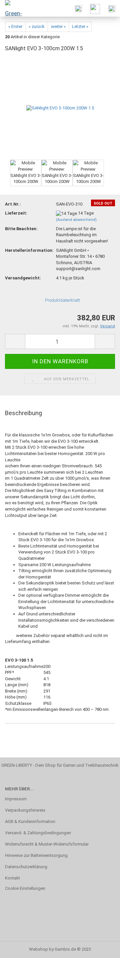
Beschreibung (23, 412)
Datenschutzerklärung (26, 866)
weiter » (58, 26)
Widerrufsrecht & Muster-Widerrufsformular (47, 844)
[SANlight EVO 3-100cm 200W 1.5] (60, 107)
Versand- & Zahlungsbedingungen (38, 832)
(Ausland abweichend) (76, 220)
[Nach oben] (102, 948)
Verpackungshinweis (25, 810)
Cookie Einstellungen (25, 888)
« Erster (15, 26)
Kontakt (12, 878)
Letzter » (80, 26)
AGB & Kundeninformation (30, 821)
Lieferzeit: (16, 213)
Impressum (16, 798)
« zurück (37, 26)
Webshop (38, 949)
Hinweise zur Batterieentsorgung (36, 855)
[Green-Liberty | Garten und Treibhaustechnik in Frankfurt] (13, 8)
